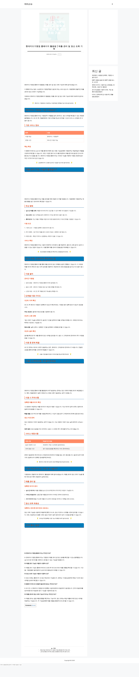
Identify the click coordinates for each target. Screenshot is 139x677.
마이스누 (28, 4)
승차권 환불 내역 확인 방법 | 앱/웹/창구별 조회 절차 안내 (55, 651)
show (33, 605)
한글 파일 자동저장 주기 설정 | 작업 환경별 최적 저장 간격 (55, 650)
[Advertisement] (54, 70)
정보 (54, 648)
